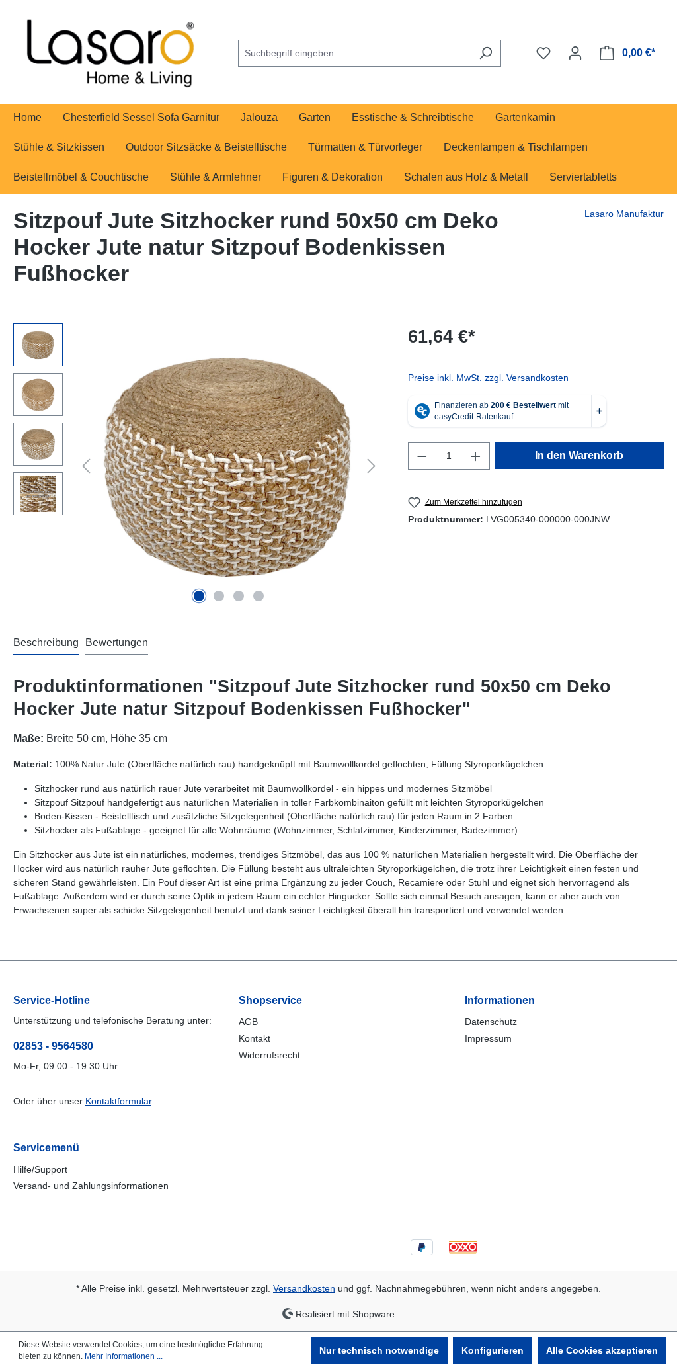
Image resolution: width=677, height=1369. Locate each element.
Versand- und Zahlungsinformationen (91, 1186)
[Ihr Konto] (575, 53)
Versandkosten (304, 1288)
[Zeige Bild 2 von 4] (219, 596)
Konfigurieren (492, 1350)
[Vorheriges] (86, 465)
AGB (248, 1021)
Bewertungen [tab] (116, 642)
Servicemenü (46, 1147)
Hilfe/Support (40, 1169)
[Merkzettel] (543, 53)
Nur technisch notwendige (379, 1350)
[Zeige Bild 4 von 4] (258, 596)
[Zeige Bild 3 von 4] (238, 596)
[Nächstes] (371, 465)
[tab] (46, 643)
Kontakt (254, 1038)
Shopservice (270, 1000)
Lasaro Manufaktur (624, 213)
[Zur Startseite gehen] (112, 50)
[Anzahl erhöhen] (476, 456)
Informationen (500, 1000)
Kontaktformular (118, 1101)
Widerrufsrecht (269, 1055)
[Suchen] (485, 53)
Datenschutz (491, 1021)
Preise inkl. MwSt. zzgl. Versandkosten (488, 377)
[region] (197, 465)
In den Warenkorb (579, 455)
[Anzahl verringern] (422, 456)
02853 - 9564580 (53, 1046)
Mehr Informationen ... (124, 1356)
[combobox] (354, 53)
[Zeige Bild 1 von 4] (199, 596)
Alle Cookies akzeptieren (602, 1350)
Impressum (488, 1038)
